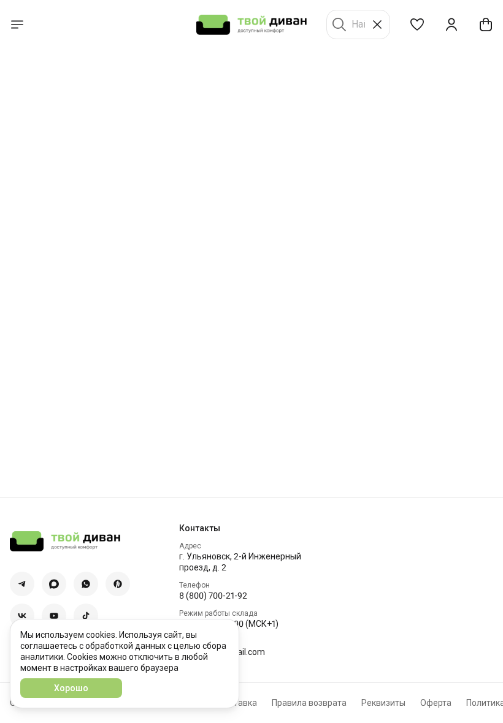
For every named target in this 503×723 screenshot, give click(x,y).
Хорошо (71, 688)
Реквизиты (383, 703)
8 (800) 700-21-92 (213, 595)
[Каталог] (17, 24)
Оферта (435, 703)
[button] (417, 24)
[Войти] (451, 24)
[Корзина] (485, 24)
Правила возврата (309, 703)
